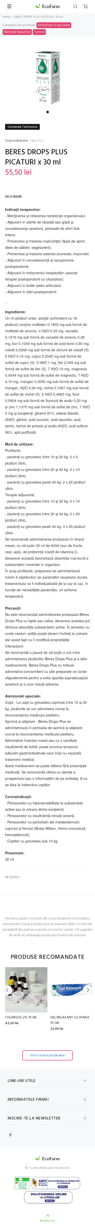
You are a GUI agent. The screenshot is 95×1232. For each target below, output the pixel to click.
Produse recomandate (48, 957)
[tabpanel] (47, 76)
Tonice (39, 32)
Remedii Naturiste (17, 32)
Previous (7, 990)
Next (87, 990)
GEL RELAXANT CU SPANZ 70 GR (69, 1020)
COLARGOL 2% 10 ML (21, 1017)
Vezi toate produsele (47, 1055)
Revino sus (47, 1220)
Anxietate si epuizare (54, 25)
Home (6, 17)
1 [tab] (47, 112)
